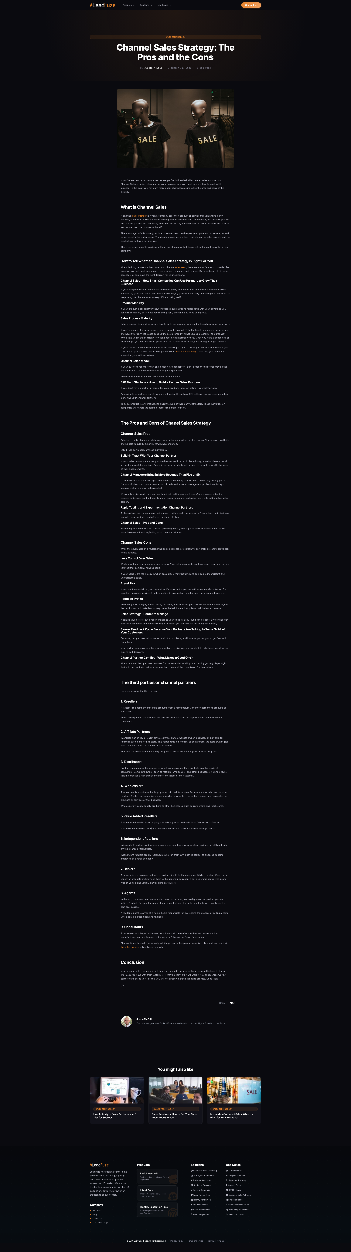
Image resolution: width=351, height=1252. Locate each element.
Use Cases (163, 5)
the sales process (130, 947)
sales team (180, 267)
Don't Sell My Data (216, 1241)
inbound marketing (186, 351)
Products (127, 5)
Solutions (145, 5)
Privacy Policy (176, 1241)
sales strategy (139, 215)
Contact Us (251, 5)
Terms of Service (195, 1241)
